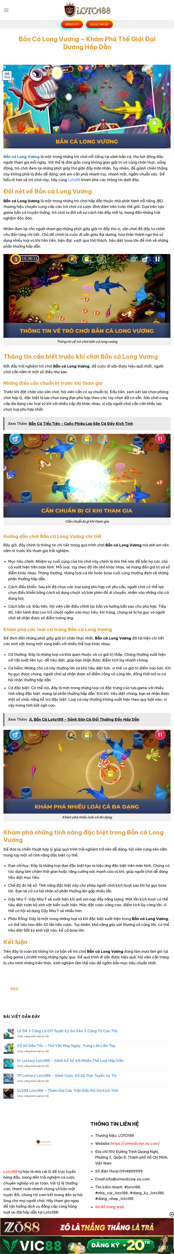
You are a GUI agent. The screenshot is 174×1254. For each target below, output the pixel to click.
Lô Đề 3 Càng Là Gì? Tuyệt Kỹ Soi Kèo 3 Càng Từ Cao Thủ (67, 1031)
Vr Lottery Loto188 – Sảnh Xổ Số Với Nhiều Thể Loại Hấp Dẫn (70, 1061)
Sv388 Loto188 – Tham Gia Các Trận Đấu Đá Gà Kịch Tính (67, 1091)
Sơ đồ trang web (109, 1207)
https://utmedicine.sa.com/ (135, 1143)
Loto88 (74, 180)
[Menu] (6, 10)
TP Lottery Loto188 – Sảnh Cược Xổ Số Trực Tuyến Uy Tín (66, 1076)
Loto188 (10, 1171)
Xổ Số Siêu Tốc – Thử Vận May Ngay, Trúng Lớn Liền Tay (66, 1046)
